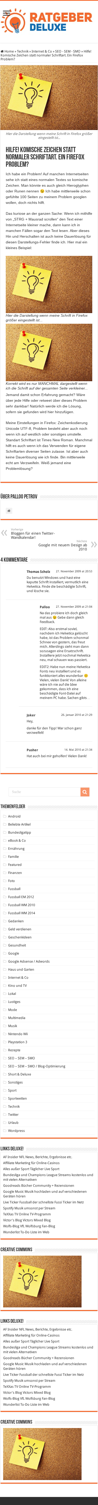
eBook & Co (17, 840)
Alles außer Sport (16, 1169)
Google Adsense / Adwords (29, 961)
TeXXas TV (10, 1214)
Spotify (8, 1208)
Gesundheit (17, 945)
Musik (12, 1026)
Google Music (13, 1191)
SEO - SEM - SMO (67, 51)
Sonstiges (15, 1082)
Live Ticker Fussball (17, 1202)
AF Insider (10, 1157)
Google (13, 953)
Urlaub (13, 1123)
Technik (22, 51)
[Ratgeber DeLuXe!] (49, 21)
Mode (12, 1010)
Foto (11, 881)
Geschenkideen (20, 937)
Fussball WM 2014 (21, 913)
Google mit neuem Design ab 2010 (62, 545)
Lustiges (14, 1002)
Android (14, 816)
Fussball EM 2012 (21, 897)
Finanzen (15, 873)
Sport (12, 1090)
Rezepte (14, 1050)
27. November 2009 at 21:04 (74, 606)
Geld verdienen (19, 929)
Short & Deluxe (19, 1074)
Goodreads (11, 1186)
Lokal (12, 994)
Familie (13, 857)
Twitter (13, 1115)
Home (9, 51)
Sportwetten (17, 1098)
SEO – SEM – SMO (21, 1058)
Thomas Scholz (38, 572)
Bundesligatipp (19, 832)
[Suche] (84, 792)
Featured (15, 865)
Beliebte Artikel (19, 824)
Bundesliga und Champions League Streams (37, 1175)
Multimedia (16, 1018)
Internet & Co (42, 51)
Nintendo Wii (18, 1034)
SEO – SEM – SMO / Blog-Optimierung (36, 1066)
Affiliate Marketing (16, 1163)
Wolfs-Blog (11, 1226)
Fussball (14, 889)
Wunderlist (11, 1232)
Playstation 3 (17, 1042)
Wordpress (16, 1131)
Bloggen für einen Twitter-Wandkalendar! (33, 534)
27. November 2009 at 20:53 (74, 571)
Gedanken (16, 921)
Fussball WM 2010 (21, 905)
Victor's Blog (12, 1220)
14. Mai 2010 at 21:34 (78, 749)
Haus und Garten (21, 969)
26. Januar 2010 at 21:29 (76, 715)
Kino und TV (17, 986)
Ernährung (16, 849)
